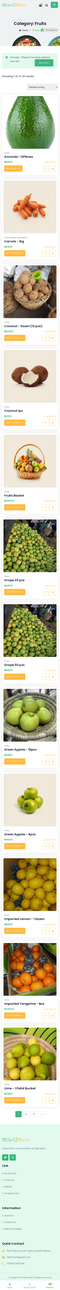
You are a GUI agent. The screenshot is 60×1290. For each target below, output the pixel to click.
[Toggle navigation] (54, 5)
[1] (39, 4)
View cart (44, 62)
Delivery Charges (13, 1228)
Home (25, 30)
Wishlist (8, 1186)
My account (10, 1173)
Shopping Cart (11, 1193)
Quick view (53, 168)
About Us (9, 1215)
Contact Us (10, 1222)
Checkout (9, 1180)
